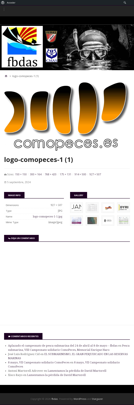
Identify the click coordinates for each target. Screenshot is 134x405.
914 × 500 (80, 174)
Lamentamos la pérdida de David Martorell (77, 370)
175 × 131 (65, 174)
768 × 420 (50, 174)
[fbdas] (67, 47)
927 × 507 (95, 174)
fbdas (54, 398)
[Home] (6, 76)
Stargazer (97, 398)
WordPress (80, 398)
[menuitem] (3, 2)
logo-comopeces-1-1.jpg (47, 216)
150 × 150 (21, 174)
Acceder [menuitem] (11, 2)
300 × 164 (36, 174)
